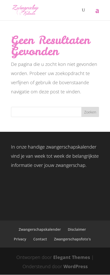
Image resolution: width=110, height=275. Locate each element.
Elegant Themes (71, 257)
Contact (40, 239)
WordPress (75, 266)
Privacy (20, 239)
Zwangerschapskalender (40, 229)
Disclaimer (77, 229)
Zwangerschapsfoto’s (72, 239)
